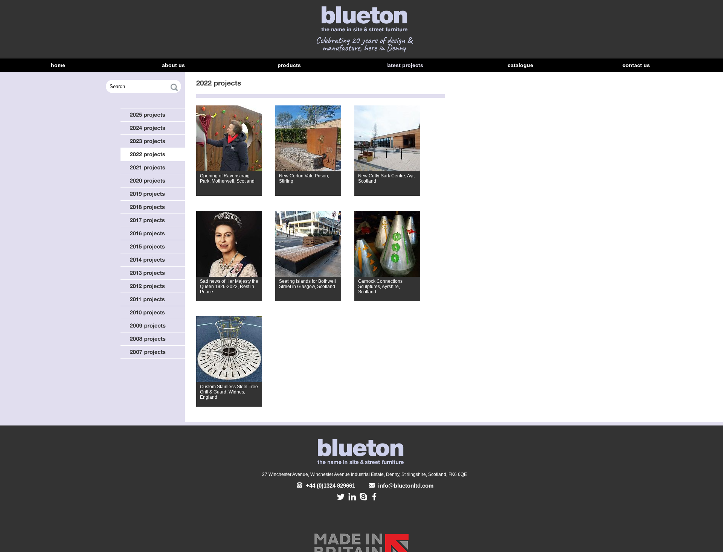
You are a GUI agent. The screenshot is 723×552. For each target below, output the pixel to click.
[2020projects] (152, 180)
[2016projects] (152, 233)
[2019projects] (152, 194)
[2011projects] (152, 299)
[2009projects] (152, 325)
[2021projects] (152, 167)
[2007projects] (152, 352)
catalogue (520, 65)
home (58, 65)
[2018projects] (152, 207)
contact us (636, 65)
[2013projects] (152, 273)
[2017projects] (152, 220)
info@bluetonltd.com (405, 485)
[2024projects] (152, 128)
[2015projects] (152, 246)
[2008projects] (152, 338)
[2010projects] (152, 312)
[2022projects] (152, 154)
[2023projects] (152, 141)
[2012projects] (152, 286)
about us (173, 65)
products (289, 65)
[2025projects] (152, 114)
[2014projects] (152, 259)
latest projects (404, 65)
